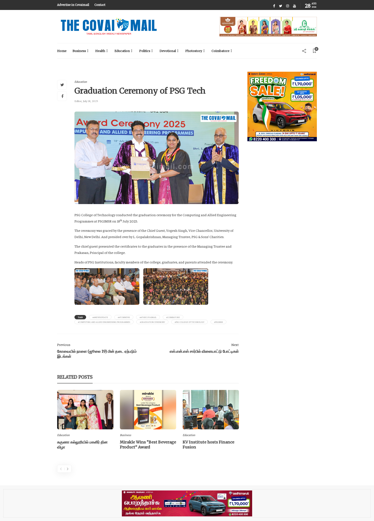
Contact (99, 5)
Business (79, 51)
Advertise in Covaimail (73, 5)
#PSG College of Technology (189, 322)
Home (61, 51)
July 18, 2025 (90, 101)
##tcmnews (124, 317)
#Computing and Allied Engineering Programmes (104, 322)
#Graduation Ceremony (152, 322)
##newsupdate (100, 317)
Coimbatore (220, 51)
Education (122, 51)
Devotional (168, 51)
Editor (78, 101)
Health (100, 51)
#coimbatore (173, 317)
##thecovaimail (148, 317)
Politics (144, 51)
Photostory (193, 51)
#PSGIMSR (218, 322)
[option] (85, 420)
